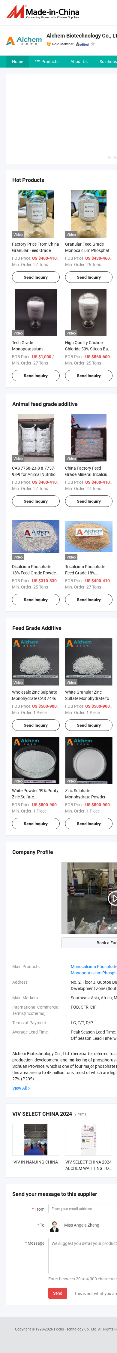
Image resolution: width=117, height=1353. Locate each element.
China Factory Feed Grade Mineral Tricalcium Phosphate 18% (88, 474)
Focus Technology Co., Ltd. (76, 1329)
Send (57, 1293)
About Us (79, 61)
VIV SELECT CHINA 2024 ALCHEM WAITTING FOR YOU (88, 1168)
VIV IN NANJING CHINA (36, 1162)
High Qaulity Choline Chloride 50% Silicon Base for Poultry (88, 349)
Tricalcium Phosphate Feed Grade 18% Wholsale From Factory (86, 573)
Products (49, 61)
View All (19, 1088)
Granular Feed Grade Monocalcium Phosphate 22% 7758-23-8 (88, 250)
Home (17, 61)
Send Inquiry (36, 277)
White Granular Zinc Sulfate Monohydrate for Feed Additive (88, 698)
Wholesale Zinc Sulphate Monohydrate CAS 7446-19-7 (35, 698)
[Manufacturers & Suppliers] (44, 12)
